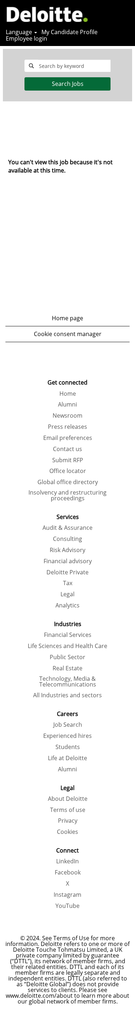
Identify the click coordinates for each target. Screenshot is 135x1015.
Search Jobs (68, 84)
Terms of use (67, 810)
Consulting (67, 539)
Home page (67, 318)
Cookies (67, 831)
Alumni (67, 404)
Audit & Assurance (67, 527)
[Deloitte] (44, 13)
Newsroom (67, 415)
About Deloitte (67, 798)
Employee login (26, 38)
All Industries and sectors (67, 695)
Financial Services (67, 634)
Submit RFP (67, 460)
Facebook (68, 872)
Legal (67, 594)
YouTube (67, 906)
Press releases (67, 426)
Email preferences (67, 438)
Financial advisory (68, 561)
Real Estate (67, 668)
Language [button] (19, 32)
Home (67, 393)
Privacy (67, 820)
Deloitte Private (67, 572)
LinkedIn (67, 861)
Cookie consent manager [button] (68, 334)
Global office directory (67, 482)
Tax (67, 583)
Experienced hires (67, 735)
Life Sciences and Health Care (67, 646)
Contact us (67, 449)
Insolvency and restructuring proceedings (67, 495)
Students (67, 747)
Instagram (67, 894)
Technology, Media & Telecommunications (67, 681)
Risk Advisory (67, 550)
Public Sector (67, 657)
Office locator (67, 471)
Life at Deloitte (67, 758)
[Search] (108, 13)
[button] (126, 14)
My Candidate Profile (69, 32)
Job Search (67, 724)
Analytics (67, 605)
